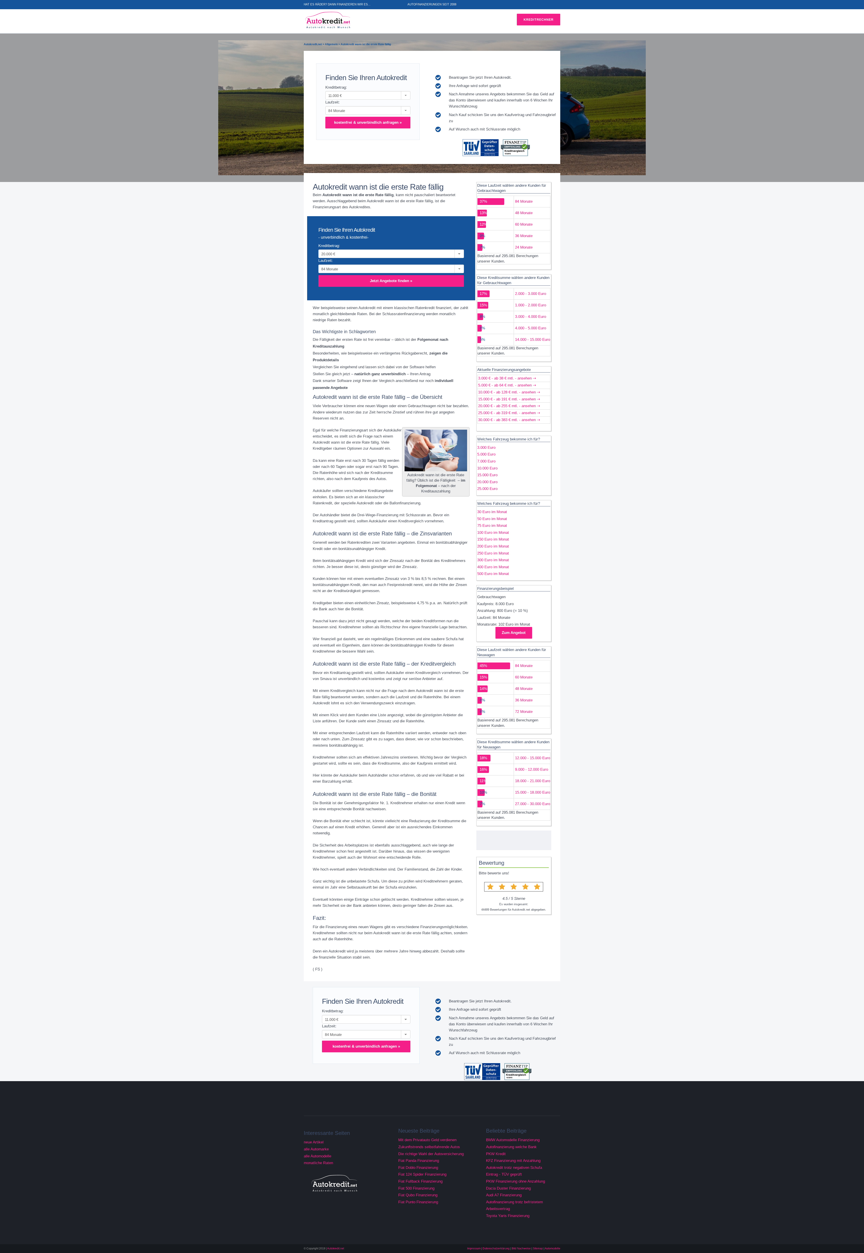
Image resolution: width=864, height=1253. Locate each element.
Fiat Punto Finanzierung (418, 1202)
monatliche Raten (318, 1163)
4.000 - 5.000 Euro (530, 328)
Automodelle (552, 1248)
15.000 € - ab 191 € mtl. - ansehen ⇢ (509, 399)
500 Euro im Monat (493, 574)
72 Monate (524, 712)
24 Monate (524, 247)
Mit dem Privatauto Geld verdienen (427, 1140)
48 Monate (524, 213)
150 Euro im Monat (493, 539)
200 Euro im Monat (493, 546)
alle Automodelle (317, 1156)
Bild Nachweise (521, 1248)
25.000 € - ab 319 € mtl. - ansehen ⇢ (509, 413)
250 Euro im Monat (493, 553)
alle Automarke (316, 1149)
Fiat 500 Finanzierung (416, 1188)
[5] (537, 886)
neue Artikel (314, 1142)
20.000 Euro (487, 482)
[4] (525, 886)
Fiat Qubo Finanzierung (417, 1195)
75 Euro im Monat (492, 525)
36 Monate (524, 236)
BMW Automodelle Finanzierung (513, 1140)
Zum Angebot (514, 633)
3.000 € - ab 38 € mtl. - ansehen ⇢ (507, 378)
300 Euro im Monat (493, 560)
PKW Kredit (496, 1154)
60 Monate (524, 224)
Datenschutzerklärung (496, 1248)
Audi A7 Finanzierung (504, 1195)
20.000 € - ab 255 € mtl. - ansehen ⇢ (509, 406)
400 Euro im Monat (493, 567)
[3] (514, 886)
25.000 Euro (487, 489)
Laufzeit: (332, 102)
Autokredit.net (335, 1248)
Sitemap (538, 1248)
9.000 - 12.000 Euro (531, 769)
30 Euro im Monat (492, 512)
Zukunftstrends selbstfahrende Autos (429, 1147)
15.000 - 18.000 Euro (532, 792)
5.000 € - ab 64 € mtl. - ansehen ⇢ (507, 385)
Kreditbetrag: (336, 87)
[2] (502, 886)
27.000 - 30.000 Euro (532, 804)
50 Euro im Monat (492, 519)
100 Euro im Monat (493, 532)
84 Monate (524, 201)
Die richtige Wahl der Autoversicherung (431, 1154)
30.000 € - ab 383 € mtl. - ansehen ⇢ (509, 420)
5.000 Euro (486, 454)
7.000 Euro (486, 461)
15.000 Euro (487, 475)
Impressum (474, 1248)
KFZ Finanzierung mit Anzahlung (513, 1161)
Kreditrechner (539, 19)
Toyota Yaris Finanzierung (507, 1216)
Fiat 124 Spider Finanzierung (422, 1174)
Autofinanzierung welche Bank (511, 1147)
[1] (490, 886)
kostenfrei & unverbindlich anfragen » (368, 122)
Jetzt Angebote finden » (391, 281)
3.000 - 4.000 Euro (530, 316)
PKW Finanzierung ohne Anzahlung (515, 1181)
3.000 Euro (486, 447)
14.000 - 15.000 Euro (532, 339)
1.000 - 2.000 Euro (530, 305)
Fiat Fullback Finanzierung (420, 1181)
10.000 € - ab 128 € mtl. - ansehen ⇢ (509, 392)
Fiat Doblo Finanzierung (418, 1167)
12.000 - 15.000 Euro (532, 758)
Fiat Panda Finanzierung (418, 1161)
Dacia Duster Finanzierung (508, 1188)
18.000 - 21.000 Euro (532, 781)
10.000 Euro (487, 468)
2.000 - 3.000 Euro (530, 294)
